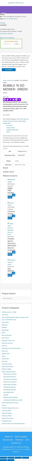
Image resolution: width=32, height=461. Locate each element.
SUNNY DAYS (6, 123)
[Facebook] (4, 99)
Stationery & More (7, 415)
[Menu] (4, 10)
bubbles (24, 121)
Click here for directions (6, 33)
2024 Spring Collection (9, 376)
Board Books (5, 330)
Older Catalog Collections (9, 371)
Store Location (21, 437)
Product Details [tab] (10, 127)
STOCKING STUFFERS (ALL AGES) (12, 400)
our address (8, 69)
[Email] (13, 99)
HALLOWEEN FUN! (8, 392)
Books (3, 332)
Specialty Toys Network (16, 449)
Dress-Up (4, 345)
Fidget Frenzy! (6, 353)
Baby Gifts (5, 325)
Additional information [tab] (12, 129)
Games (4, 356)
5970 (15, 18)
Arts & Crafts (5, 322)
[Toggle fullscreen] (10, 458)
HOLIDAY (5, 395)
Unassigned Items (7, 421)
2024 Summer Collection (10, 379)
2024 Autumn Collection (10, 374)
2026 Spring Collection (9, 389)
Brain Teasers (5, 338)
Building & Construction (8, 340)
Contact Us (16, 443)
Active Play (5, 314)
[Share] (18, 458)
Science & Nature (6, 410)
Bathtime (4, 327)
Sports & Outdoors (7, 413)
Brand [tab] (8, 132)
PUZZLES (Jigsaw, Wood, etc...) (10, 408)
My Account (8, 440)
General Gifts (5, 358)
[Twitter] (7, 99)
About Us (9, 437)
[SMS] (16, 99)
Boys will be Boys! (7, 335)
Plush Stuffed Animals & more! (10, 402)
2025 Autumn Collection (10, 382)
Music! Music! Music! (7, 366)
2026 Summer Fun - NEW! (9, 312)
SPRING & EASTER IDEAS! (10, 397)
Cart (27, 440)
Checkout (19, 440)
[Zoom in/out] (3, 458)
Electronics (5, 351)
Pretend (4, 405)
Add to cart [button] (11, 196)
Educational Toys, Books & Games (11, 348)
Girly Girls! (4, 361)
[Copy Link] (19, 99)
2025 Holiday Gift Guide (9, 384)
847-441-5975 (8, 18)
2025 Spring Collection (9, 387)
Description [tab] (9, 125)
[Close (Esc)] (25, 458)
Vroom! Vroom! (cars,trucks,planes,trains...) (14, 423)
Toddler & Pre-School (7, 418)
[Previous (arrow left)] (3, 460)
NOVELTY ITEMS (6, 369)
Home (4, 80)
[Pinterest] (10, 99)
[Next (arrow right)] (10, 460)
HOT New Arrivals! (7, 364)
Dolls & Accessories (7, 343)
